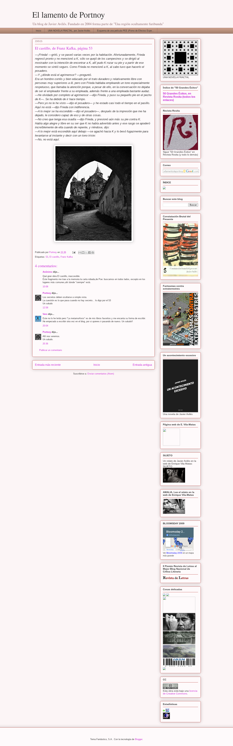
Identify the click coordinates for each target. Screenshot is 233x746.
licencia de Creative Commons (180, 692)
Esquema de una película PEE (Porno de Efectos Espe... (125, 30)
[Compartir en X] (86, 252)
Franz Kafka (67, 257)
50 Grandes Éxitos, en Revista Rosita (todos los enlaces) (179, 96)
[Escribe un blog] (83, 252)
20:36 (45, 343)
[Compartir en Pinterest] (92, 252)
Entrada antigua (142, 364)
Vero (45, 314)
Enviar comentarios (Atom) (101, 373)
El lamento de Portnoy (68, 14)
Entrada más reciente (48, 364)
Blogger (138, 739)
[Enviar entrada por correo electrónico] (73, 252)
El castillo (54, 257)
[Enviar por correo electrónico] (80, 252)
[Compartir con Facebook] (89, 252)
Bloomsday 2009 (174, 553)
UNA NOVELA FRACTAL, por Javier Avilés (69, 30)
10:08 (45, 286)
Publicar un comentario (50, 350)
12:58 (45, 307)
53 (47, 257)
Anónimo (47, 272)
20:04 (45, 325)
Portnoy (47, 293)
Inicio (38, 30)
